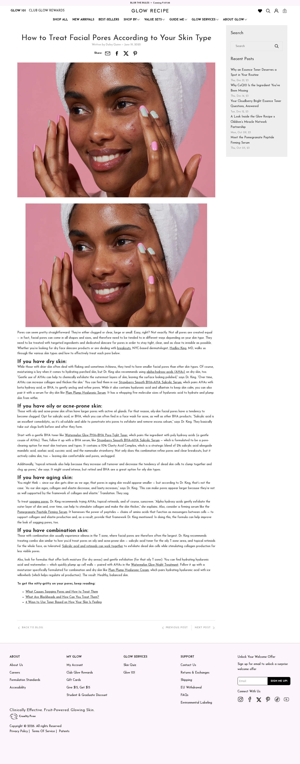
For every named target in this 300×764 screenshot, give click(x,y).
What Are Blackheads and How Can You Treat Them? (62, 597)
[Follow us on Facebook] (250, 699)
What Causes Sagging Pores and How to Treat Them (62, 591)
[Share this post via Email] (108, 53)
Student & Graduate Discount (87, 695)
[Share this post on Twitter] (126, 53)
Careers (15, 672)
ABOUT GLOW (233, 19)
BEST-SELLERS (109, 19)
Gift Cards (74, 680)
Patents (64, 731)
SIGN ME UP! (279, 680)
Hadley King (178, 348)
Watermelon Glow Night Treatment (154, 564)
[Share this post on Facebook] (117, 53)
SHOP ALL (60, 19)
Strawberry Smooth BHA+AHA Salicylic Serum (150, 382)
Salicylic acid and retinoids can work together (92, 546)
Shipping (186, 680)
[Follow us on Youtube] (286, 699)
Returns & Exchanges (195, 672)
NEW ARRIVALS (83, 19)
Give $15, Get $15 (78, 687)
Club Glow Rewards (80, 672)
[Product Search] (268, 11)
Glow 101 (129, 672)
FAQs (184, 695)
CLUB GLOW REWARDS (46, 10)
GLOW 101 (18, 10)
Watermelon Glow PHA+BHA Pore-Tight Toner (96, 435)
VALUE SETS (153, 19)
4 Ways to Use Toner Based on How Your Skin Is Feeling (64, 602)
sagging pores (38, 501)
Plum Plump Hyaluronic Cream (128, 570)
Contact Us (188, 665)
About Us (16, 665)
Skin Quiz (129, 665)
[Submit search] (277, 46)
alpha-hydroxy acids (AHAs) (166, 372)
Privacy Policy (19, 731)
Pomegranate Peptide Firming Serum (42, 512)
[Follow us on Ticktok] (277, 699)
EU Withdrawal (191, 687)
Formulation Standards (25, 680)
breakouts (124, 348)
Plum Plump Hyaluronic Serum (86, 392)
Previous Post (177, 628)
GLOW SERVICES (204, 19)
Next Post (203, 628)
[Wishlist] (260, 10)
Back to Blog (32, 628)
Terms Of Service (43, 731)
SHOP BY (130, 19)
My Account (75, 665)
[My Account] (276, 11)
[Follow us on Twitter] (259, 699)
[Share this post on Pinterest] (135, 53)
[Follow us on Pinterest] (268, 699)
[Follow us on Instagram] (241, 699)
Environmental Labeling (196, 702)
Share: (98, 53)
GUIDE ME (176, 19)
